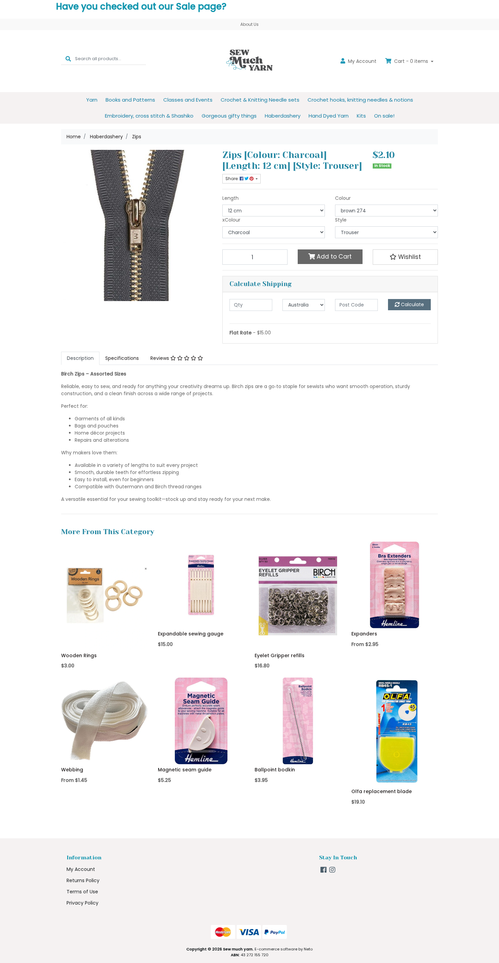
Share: (232, 178)
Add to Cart (333, 256)
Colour (343, 198)
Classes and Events (187, 99)
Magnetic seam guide (184, 769)
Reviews (160, 358)
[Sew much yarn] (249, 60)
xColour (231, 219)
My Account (81, 869)
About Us (249, 24)
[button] (405, 256)
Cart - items (411, 61)
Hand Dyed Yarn (329, 115)
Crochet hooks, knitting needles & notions (360, 99)
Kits (361, 115)
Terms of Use (82, 891)
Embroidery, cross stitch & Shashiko (149, 115)
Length (230, 198)
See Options (394, 618)
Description (80, 358)
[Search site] (68, 59)
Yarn (91, 99)
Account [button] (362, 61)
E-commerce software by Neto (284, 949)
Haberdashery (282, 115)
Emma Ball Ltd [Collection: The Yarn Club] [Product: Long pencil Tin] (56, 927)
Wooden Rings (79, 655)
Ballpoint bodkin (275, 769)
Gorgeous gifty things (229, 115)
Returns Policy (83, 880)
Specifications (122, 358)
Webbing (72, 769)
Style (341, 219)
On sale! (384, 115)
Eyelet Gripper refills (279, 655)
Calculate (412, 304)
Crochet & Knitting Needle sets (260, 99)
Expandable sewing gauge (190, 633)
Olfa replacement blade (381, 791)
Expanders (364, 633)
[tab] (80, 358)
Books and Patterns (130, 99)
